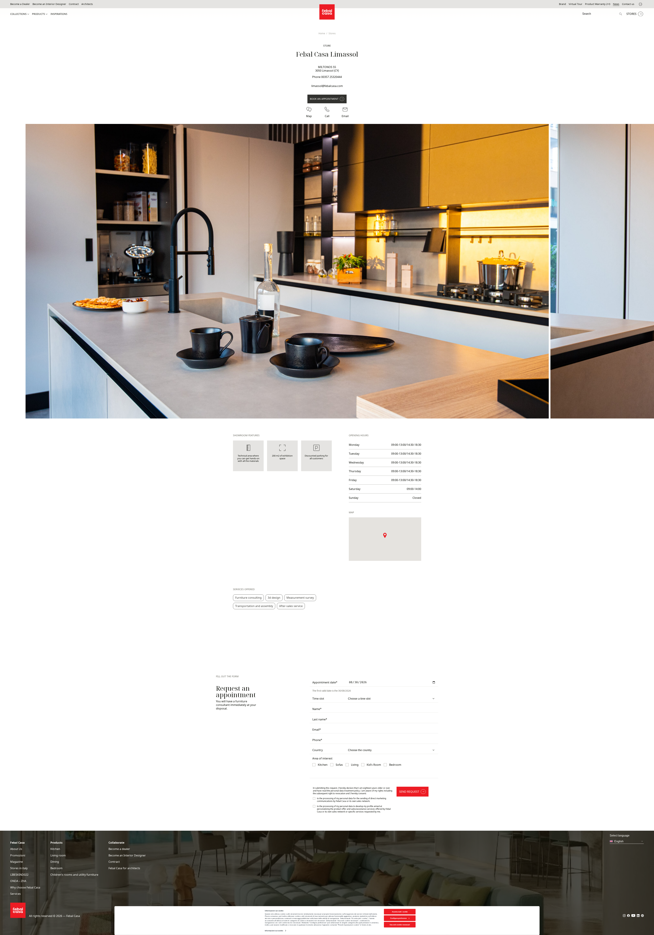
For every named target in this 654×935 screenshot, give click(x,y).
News (616, 4)
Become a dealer (119, 849)
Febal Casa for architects (124, 868)
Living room (58, 855)
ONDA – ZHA (18, 881)
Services (15, 894)
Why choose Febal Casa (25, 887)
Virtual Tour (575, 4)
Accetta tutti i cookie (400, 911)
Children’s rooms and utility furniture (74, 875)
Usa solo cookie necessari (400, 925)
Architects (87, 4)
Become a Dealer (20, 4)
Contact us (628, 4)
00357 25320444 (331, 77)
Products (38, 14)
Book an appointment (324, 98)
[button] (385, 535)
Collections (18, 14)
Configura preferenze (398, 918)
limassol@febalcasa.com (327, 86)
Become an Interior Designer (49, 4)
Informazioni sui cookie (274, 931)
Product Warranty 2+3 (597, 4)
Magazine (16, 862)
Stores (631, 14)
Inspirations (59, 14)
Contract (74, 4)
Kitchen (55, 849)
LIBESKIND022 (19, 875)
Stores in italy (19, 868)
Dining (54, 862)
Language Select (641, 4)
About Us (16, 849)
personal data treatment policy (345, 790)
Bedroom (56, 868)
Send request (409, 792)
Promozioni (17, 855)
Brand (562, 4)
